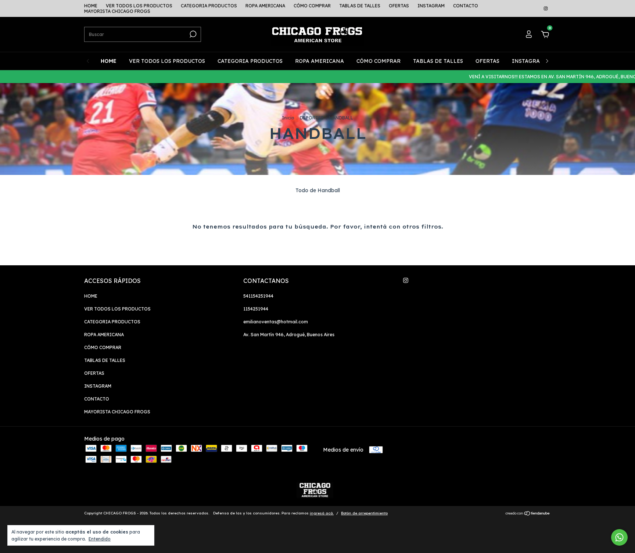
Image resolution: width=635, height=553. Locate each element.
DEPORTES (312, 118)
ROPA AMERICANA (265, 5)
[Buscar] (192, 34)
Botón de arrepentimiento (364, 513)
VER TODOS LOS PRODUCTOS (139, 5)
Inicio (288, 118)
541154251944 (258, 296)
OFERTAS (399, 5)
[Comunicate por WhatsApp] (619, 537)
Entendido (100, 539)
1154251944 (255, 309)
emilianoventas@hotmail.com (275, 321)
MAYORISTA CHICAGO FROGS (117, 11)
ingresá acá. (322, 513)
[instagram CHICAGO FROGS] (545, 8)
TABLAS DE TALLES (359, 5)
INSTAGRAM (431, 5)
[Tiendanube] (528, 514)
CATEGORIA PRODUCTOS (209, 5)
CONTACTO (465, 5)
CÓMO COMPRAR (312, 5)
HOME (90, 5)
